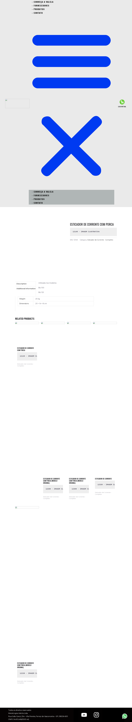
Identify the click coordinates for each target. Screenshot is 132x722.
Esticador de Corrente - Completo (100, 240)
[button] (71, 103)
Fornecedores (41, 5)
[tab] (25, 283)
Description (21, 284)
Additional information (26, 289)
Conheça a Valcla (43, 191)
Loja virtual (122, 106)
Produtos (39, 9)
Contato (38, 12)
